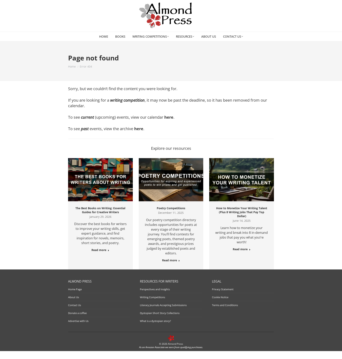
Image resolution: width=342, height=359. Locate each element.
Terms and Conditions (225, 305)
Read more (98, 250)
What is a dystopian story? (155, 321)
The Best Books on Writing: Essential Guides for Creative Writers (100, 210)
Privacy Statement (223, 289)
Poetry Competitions (171, 208)
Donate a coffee (77, 313)
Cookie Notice (220, 297)
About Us (73, 297)
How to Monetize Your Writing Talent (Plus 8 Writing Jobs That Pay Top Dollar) (241, 212)
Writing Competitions (152, 297)
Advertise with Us (78, 321)
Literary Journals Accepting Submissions (163, 305)
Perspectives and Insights (155, 289)
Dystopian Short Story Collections (160, 313)
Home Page (75, 289)
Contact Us (74, 305)
